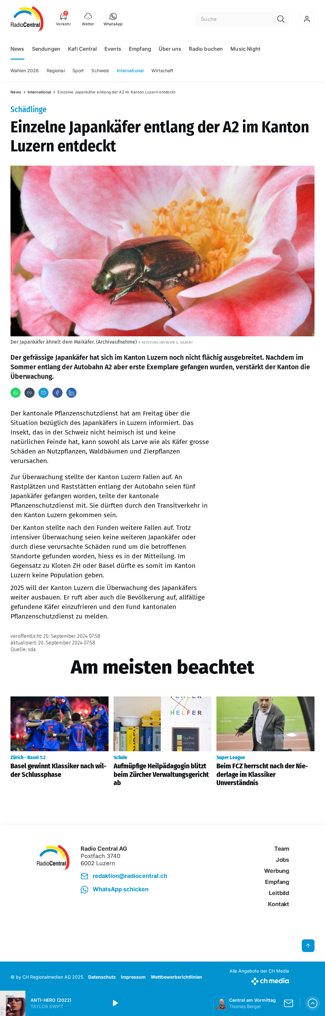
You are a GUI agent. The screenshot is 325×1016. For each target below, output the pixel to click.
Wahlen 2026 (24, 70)
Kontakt (278, 904)
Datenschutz (102, 977)
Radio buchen (206, 49)
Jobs (282, 859)
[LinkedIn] (71, 393)
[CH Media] (259, 980)
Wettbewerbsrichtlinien (176, 977)
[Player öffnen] (312, 1003)
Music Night (245, 49)
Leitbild (279, 893)
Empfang (140, 49)
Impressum (133, 977)
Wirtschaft (162, 70)
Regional (56, 70)
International (130, 70)
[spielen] (115, 1003)
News (17, 49)
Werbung (276, 870)
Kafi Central (82, 49)
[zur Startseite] (27, 19)
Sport (78, 70)
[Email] (43, 393)
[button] (113, 19)
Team (281, 848)
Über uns (170, 49)
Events (112, 49)
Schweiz (100, 70)
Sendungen (46, 49)
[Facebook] (57, 393)
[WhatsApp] (15, 393)
